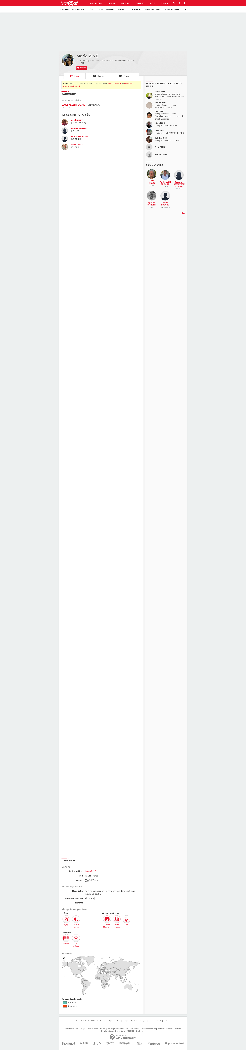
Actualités (96, 3)
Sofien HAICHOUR (79, 137)
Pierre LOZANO (165, 204)
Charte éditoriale (92, 1029)
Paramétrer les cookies (164, 1029)
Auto (152, 3)
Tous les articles (119, 1029)
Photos (100, 76)
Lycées (90, 9)
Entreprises (135, 9)
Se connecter (78, 9)
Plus (163, 3)
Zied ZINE (159, 131)
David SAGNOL (78, 145)
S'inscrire (64, 9)
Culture (125, 3)
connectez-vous (114, 83)
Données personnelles (148, 1029)
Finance (140, 3)
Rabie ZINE (160, 92)
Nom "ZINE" (160, 147)
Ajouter (83, 68)
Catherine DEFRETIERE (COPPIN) (178, 184)
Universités (122, 9)
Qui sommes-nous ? (72, 1029)
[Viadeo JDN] (139, 1043)
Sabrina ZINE (160, 138)
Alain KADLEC (151, 182)
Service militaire (152, 9)
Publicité (103, 1029)
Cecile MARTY (77, 120)
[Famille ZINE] (149, 154)
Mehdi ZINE (160, 123)
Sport (112, 3)
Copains (127, 76)
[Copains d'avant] (125, 1043)
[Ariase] (154, 1043)
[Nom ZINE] (149, 147)
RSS (126, 1029)
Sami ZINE (159, 111)
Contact (109, 1029)
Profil (76, 76)
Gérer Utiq (177, 1029)
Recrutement (134, 1029)
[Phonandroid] (174, 1043)
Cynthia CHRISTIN (151, 204)
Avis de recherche (172, 9)
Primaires (110, 9)
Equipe (82, 1029)
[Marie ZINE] (67, 60)
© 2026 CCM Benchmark (135, 1031)
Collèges (99, 9)
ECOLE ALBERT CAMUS (73, 105)
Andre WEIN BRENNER (165, 183)
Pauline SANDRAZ (79, 128)
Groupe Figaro (120, 1031)
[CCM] (84, 1043)
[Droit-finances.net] (110, 1043)
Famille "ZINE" (161, 154)
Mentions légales (107, 1031)
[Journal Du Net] (97, 1043)
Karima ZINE (160, 103)
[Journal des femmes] (68, 1043)
